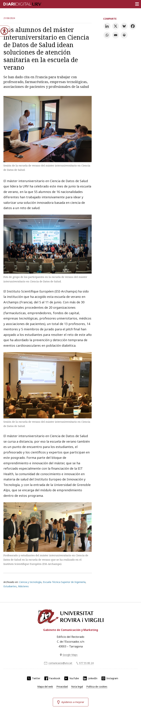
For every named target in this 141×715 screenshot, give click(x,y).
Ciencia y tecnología (30, 582)
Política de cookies (96, 686)
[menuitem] (45, 687)
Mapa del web (45, 686)
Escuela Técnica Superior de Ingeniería (64, 582)
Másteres (23, 586)
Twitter (36, 678)
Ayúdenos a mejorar (72, 702)
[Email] (115, 35)
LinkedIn (92, 678)
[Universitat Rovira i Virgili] (70, 616)
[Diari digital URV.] (18, 3)
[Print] (124, 35)
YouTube (74, 678)
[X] (115, 26)
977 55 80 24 (86, 663)
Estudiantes (10, 586)
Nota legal (77, 686)
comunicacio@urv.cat (60, 663)
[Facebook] (132, 26)
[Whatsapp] (107, 35)
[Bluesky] (124, 26)
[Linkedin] (107, 26)
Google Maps (70, 654)
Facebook (54, 678)
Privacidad (62, 686)
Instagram (112, 678)
